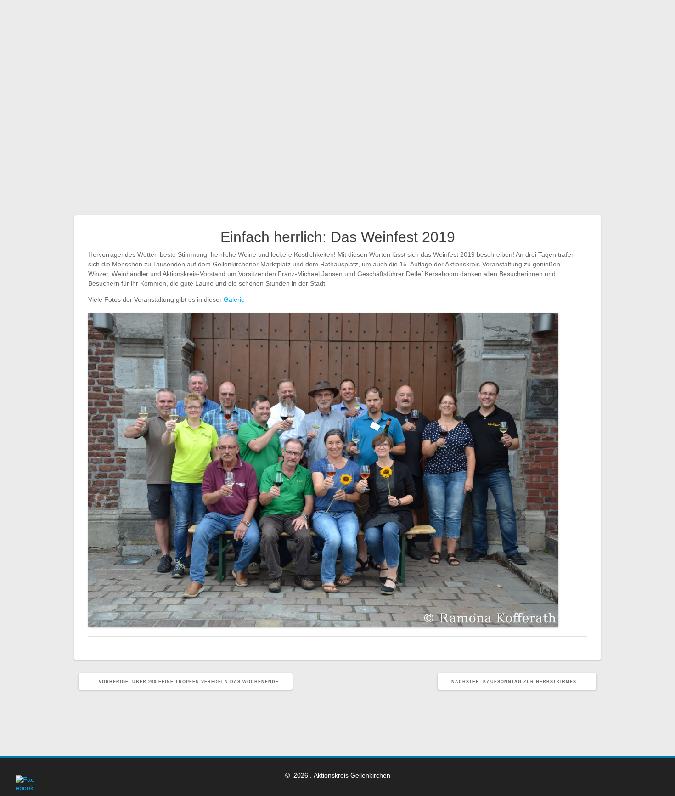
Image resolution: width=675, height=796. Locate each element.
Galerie (234, 299)
